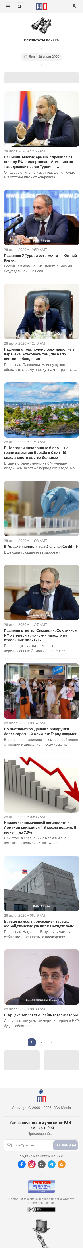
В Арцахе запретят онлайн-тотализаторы (41, 1015)
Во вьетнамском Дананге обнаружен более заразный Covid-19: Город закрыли (40, 731)
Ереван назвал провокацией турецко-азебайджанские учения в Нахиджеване (39, 923)
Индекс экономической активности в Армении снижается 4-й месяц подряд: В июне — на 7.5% (40, 828)
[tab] (32, 1221)
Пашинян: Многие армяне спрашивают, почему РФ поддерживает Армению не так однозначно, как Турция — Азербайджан (38, 162)
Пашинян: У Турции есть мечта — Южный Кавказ (40, 258)
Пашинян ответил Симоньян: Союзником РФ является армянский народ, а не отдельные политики (40, 635)
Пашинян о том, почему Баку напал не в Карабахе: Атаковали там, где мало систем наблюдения (39, 354)
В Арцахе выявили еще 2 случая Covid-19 (41, 546)
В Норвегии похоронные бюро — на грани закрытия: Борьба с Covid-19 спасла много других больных (36, 452)
